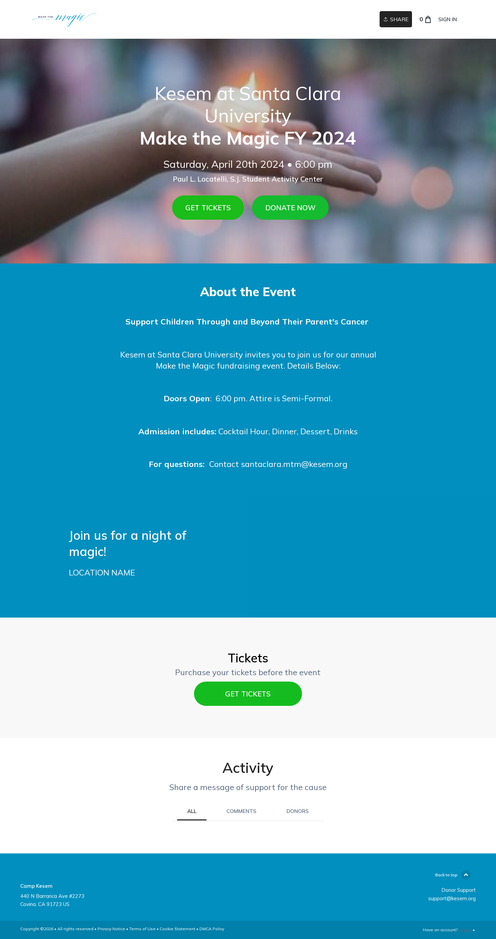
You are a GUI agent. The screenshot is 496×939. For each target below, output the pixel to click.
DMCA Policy (211, 928)
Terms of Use (142, 928)
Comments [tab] (241, 811)
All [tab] (191, 811)
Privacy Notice (111, 928)
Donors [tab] (297, 811)
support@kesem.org (452, 898)
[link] (65, 19)
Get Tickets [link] (248, 693)
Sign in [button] (447, 19)
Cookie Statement (177, 928)
